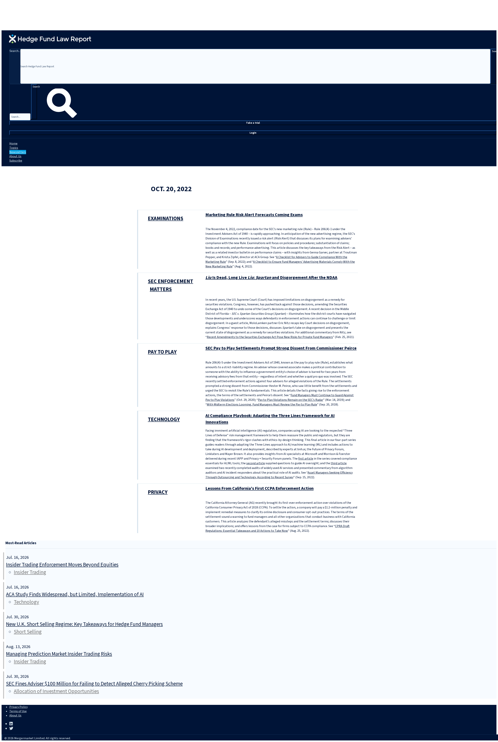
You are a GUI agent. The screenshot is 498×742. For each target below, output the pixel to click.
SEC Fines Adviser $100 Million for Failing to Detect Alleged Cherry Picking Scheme (94, 684)
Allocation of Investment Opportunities (56, 691)
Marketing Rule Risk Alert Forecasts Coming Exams (254, 215)
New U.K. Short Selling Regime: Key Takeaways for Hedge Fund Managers (84, 624)
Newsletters (17, 152)
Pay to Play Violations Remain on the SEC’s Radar (290, 400)
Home (13, 143)
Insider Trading (30, 572)
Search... (15, 51)
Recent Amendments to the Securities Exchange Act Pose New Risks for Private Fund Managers (270, 337)
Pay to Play (162, 352)
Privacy (157, 492)
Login (253, 133)
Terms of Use (18, 711)
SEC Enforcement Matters (170, 285)
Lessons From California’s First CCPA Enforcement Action (259, 488)
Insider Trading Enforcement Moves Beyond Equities (62, 565)
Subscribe (15, 161)
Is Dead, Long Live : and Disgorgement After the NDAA (271, 277)
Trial (253, 123)
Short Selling (28, 632)
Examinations (165, 218)
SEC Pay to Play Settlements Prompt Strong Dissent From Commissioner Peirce (281, 348)
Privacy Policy (18, 707)
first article (305, 458)
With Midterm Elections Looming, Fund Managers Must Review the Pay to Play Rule (262, 404)
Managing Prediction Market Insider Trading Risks (59, 654)
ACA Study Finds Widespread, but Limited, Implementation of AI (75, 594)
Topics (13, 148)
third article (339, 463)
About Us (15, 156)
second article (255, 463)
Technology (164, 419)
